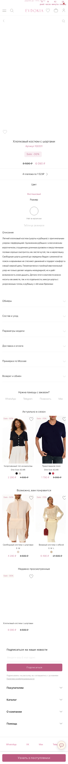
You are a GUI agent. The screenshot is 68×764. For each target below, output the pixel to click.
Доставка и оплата (12, 346)
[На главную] (30, 10)
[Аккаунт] (63, 10)
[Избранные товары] (48, 10)
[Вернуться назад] (4, 21)
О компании (14, 711)
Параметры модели (13, 331)
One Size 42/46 (18, 470)
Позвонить (45, 399)
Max (61, 399)
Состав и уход (10, 316)
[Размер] (34, 211)
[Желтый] (51, 552)
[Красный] (53, 473)
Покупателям (15, 687)
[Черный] (16, 473)
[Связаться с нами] (61, 745)
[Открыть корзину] (56, 10)
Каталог (12, 699)
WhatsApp (10, 399)
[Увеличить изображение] (63, 21)
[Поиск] (12, 10)
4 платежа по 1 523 (33, 174)
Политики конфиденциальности (20, 679)
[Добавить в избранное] (5, 132)
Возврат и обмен (12, 376)
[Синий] (50, 473)
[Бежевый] (18, 552)
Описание (8, 232)
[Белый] (20, 473)
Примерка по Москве (14, 361)
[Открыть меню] (4, 10)
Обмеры (7, 301)
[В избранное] (31, 419)
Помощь (12, 723)
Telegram (27, 399)
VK (27, 744)
